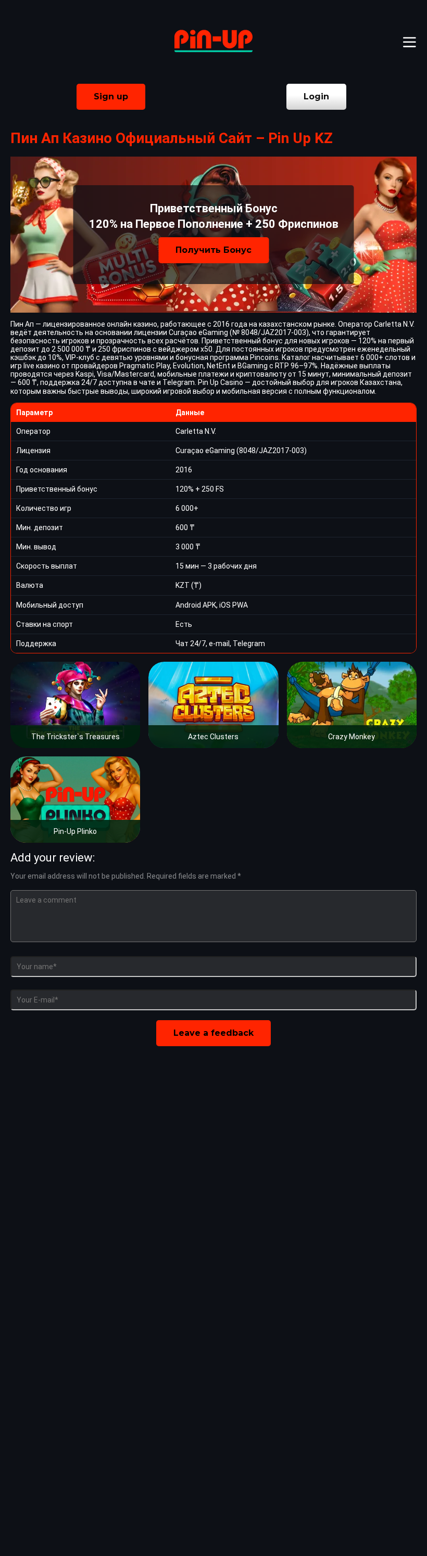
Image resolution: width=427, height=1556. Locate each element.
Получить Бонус (213, 250)
